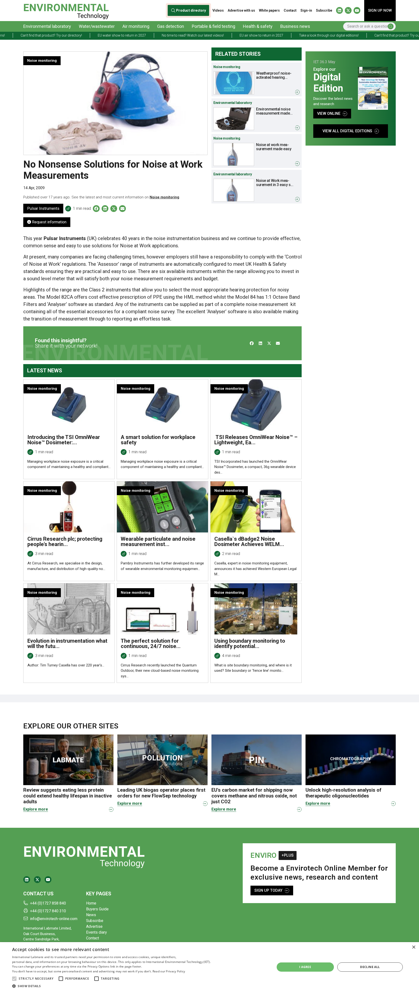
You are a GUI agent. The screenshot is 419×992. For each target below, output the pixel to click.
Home (91, 903)
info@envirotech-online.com (53, 918)
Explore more (35, 809)
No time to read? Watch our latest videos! (151, 35)
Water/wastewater (97, 26)
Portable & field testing (213, 26)
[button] (14, 979)
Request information (48, 222)
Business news (295, 26)
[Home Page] (66, 10)
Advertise (94, 926)
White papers (269, 10)
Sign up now (380, 10)
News (91, 915)
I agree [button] (305, 967)
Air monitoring (135, 26)
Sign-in (306, 10)
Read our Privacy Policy (169, 971)
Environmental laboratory (47, 26)
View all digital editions (347, 131)
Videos (218, 10)
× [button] (413, 947)
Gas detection (170, 26)
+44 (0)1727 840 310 (48, 911)
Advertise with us (241, 10)
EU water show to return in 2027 (80, 35)
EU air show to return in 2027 (219, 35)
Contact (290, 10)
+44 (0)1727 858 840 (48, 903)
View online (328, 113)
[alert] (209, 967)
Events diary (96, 932)
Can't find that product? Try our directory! (363, 35)
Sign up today (268, 890)
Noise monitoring (164, 197)
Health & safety (258, 26)
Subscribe (324, 10)
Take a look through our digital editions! (287, 35)
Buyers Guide (97, 909)
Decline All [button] (370, 967)
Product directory (191, 10)
